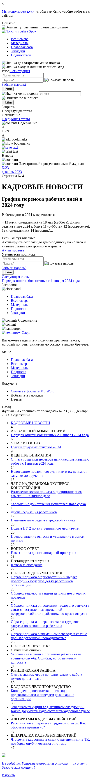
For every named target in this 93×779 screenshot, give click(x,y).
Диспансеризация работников (34, 512)
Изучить (8, 775)
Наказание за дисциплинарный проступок (43, 553)
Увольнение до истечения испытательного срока (48, 504)
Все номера (19, 39)
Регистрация (20, 71)
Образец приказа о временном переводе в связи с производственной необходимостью (49, 636)
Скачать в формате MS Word (32, 391)
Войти (8, 89)
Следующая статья (16, 119)
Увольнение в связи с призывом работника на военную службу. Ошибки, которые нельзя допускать (46, 658)
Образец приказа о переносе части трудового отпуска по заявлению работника (45, 624)
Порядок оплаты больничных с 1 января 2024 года (50, 435)
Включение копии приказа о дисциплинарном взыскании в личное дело (46, 494)
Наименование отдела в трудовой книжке (43, 520)
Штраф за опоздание (26, 565)
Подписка (18, 309)
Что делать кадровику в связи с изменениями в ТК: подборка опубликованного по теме (50, 741)
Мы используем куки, (19, 11)
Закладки (18, 51)
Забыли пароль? (14, 84)
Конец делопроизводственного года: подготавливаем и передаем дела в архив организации (42, 695)
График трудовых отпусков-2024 (36, 447)
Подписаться (21, 55)
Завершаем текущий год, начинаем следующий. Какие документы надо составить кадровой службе (50, 709)
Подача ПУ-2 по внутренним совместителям (45, 528)
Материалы (19, 43)
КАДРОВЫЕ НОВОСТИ (30, 423)
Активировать (13, 250)
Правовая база (22, 47)
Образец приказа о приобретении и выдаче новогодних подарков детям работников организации (44, 581)
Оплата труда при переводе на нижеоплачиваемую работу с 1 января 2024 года (50, 461)
